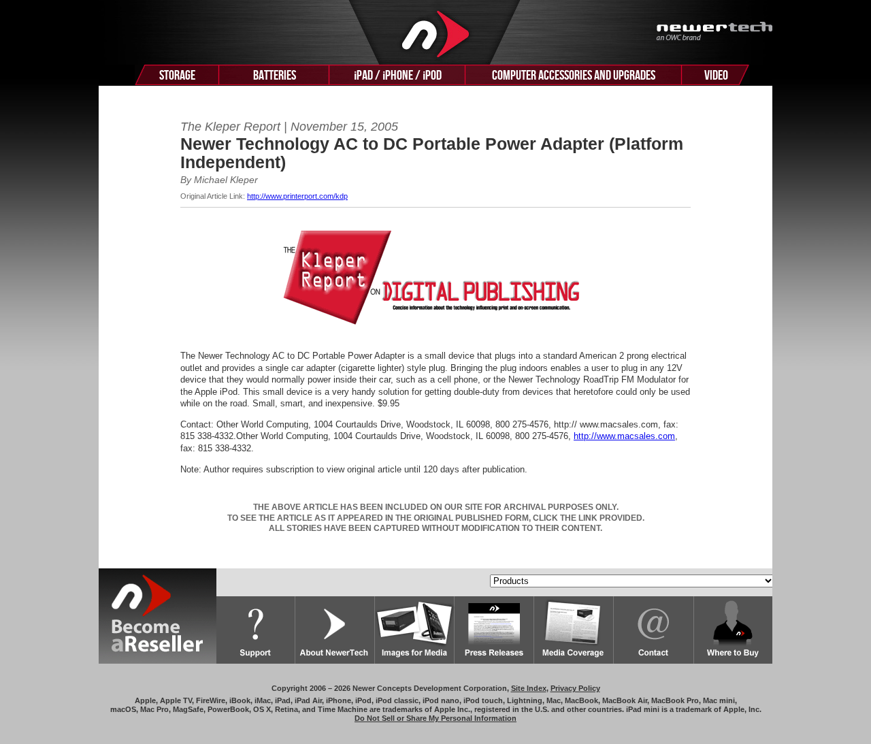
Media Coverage (574, 630)
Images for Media (415, 630)
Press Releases (494, 630)
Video (716, 75)
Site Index (528, 688)
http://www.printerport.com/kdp (297, 196)
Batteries (274, 75)
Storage (177, 75)
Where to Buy (733, 630)
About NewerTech (335, 630)
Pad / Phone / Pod (398, 75)
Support (255, 630)
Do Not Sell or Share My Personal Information (435, 718)
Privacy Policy (575, 688)
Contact (654, 630)
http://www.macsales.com (624, 436)
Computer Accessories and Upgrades (573, 75)
